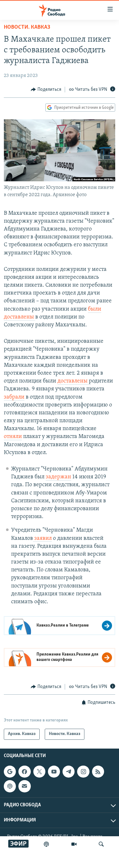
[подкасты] (46, 844)
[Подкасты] (10, 786)
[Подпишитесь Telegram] (69, 772)
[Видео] (73, 844)
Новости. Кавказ (27, 27)
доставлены (73, 381)
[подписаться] (24, 786)
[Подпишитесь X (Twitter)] (39, 772)
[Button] (46, 89)
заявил (42, 538)
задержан (58, 477)
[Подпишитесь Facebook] (24, 772)
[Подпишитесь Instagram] (83, 772)
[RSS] (98, 772)
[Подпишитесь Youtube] (54, 772)
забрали (14, 397)
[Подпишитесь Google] (10, 772)
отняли (13, 437)
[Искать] (101, 844)
